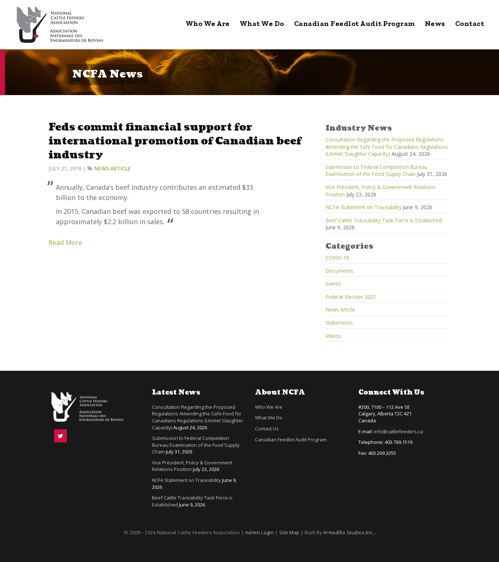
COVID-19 (337, 257)
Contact (469, 23)
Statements (339, 322)
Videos (333, 335)
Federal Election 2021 (350, 296)
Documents (339, 270)
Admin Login (259, 532)
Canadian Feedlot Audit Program (354, 23)
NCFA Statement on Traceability (363, 207)
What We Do (262, 23)
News (435, 23)
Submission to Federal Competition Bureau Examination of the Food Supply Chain (376, 170)
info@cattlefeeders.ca (398, 431)
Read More (65, 242)
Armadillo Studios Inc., (349, 532)
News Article (112, 168)
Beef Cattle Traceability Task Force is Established (383, 220)
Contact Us (267, 428)
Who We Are (208, 23)
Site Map (289, 532)
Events (333, 283)
